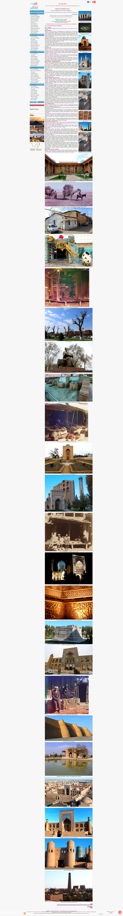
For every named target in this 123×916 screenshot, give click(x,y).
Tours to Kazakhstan (34, 15)
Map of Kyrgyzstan (34, 49)
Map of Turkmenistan (34, 82)
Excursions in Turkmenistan (35, 70)
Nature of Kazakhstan (34, 26)
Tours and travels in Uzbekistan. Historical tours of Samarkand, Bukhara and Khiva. (64, 5)
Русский (40, 101)
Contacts (36, 104)
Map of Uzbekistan (34, 65)
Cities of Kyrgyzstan (34, 42)
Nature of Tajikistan (34, 93)
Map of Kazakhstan (34, 32)
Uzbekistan (34, 51)
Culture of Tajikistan (34, 98)
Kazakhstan (34, 13)
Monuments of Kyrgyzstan (35, 45)
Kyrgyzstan (34, 34)
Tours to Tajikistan (34, 86)
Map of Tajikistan (34, 99)
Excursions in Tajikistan (35, 87)
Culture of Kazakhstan (34, 31)
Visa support (33, 39)
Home (33, 10)
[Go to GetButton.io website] (120, 914)
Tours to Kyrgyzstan (34, 36)
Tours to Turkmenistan (34, 69)
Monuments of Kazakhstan (35, 28)
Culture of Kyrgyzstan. (34, 48)
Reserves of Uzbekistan (35, 62)
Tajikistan (34, 84)
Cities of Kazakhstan (34, 25)
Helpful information (34, 23)
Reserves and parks (34, 29)
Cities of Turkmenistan (35, 75)
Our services (33, 22)
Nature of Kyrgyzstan (34, 43)
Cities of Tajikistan (34, 92)
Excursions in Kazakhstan (35, 16)
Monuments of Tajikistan (35, 95)
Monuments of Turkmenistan (36, 78)
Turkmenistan (35, 67)
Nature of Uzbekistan (34, 59)
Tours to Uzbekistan (34, 53)
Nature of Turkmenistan (35, 76)
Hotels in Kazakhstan (34, 19)
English (33, 101)
